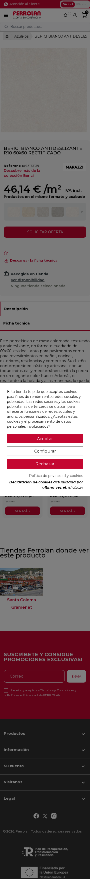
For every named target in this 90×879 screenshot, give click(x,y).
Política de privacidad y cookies (56, 475)
